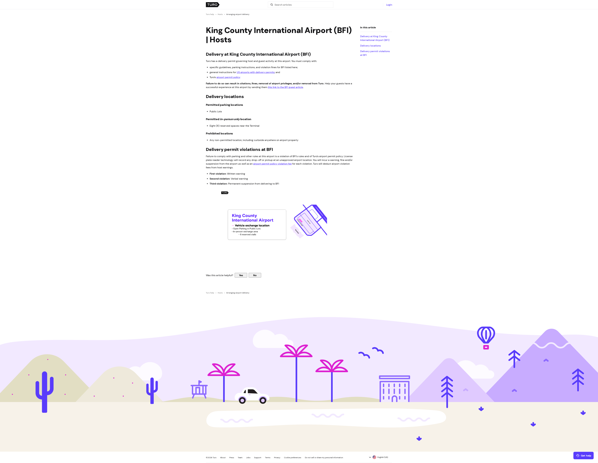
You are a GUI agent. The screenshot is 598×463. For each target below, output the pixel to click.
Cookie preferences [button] (292, 457)
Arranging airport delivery (237, 14)
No (255, 275)
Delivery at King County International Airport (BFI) (374, 38)
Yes (241, 275)
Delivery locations (370, 45)
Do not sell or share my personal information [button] (324, 457)
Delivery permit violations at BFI (375, 53)
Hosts (220, 14)
